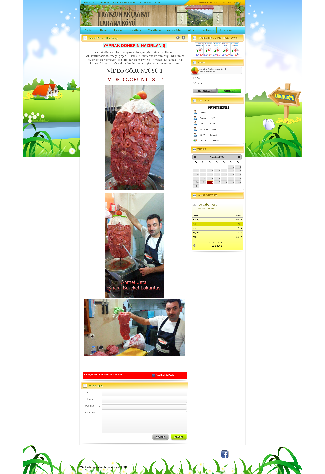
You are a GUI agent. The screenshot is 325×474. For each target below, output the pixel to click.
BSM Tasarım (231, 469)
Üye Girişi (104, 2)
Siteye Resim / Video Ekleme (123, 2)
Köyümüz (118, 30)
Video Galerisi (154, 30)
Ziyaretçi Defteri (144, 2)
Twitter (212, 456)
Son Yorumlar (226, 30)
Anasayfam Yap (90, 2)
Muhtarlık (192, 30)
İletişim (157, 2)
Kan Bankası (208, 30)
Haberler (104, 30)
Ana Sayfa (89, 30)
